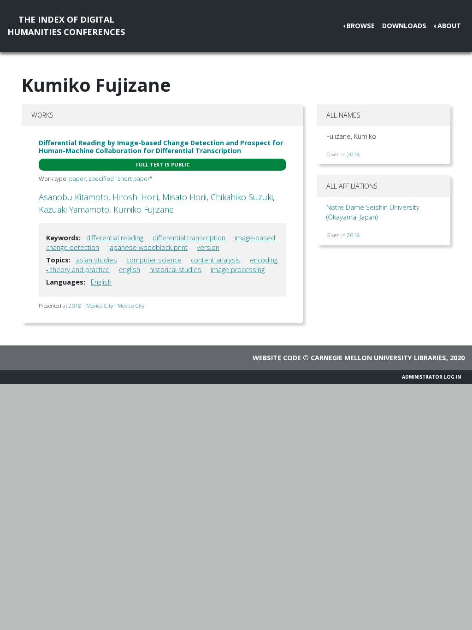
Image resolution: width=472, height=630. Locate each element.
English (101, 282)
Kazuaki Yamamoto (74, 209)
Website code (277, 357)
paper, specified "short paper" (110, 178)
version (208, 247)
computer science (154, 260)
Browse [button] (361, 25)
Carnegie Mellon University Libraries (378, 357)
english (129, 269)
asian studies (96, 260)
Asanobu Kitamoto (73, 196)
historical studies (175, 269)
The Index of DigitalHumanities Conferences (66, 25)
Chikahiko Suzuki (242, 196)
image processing (238, 269)
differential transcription (189, 237)
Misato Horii (184, 196)
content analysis (216, 260)
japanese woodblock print (148, 247)
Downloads (404, 25)
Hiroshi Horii (135, 196)
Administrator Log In (431, 377)
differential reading (114, 237)
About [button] (449, 25)
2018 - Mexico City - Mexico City (106, 305)
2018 (353, 154)
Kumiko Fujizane (143, 209)
